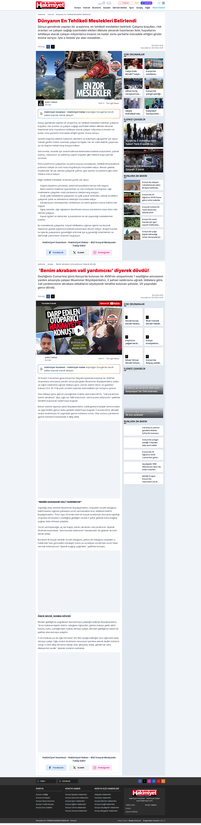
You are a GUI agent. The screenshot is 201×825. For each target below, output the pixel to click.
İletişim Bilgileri (151, 805)
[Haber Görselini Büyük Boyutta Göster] (79, 75)
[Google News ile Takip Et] (112, 103)
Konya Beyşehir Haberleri (106, 810)
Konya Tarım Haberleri (75, 807)
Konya (77, 7)
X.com (80, 252)
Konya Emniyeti (43, 797)
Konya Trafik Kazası (45, 804)
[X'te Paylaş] (53, 47)
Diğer (147, 7)
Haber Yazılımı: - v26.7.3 (141, 821)
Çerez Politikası (132, 812)
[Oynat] (78, 330)
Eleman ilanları (120, 7)
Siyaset (106, 7)
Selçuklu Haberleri (103, 794)
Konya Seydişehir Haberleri (107, 807)
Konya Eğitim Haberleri (75, 804)
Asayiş (139, 7)
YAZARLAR (125, 3)
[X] (144, 781)
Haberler (41, 14)
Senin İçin (147, 3)
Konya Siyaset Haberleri (76, 794)
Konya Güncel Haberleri (76, 810)
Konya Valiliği (42, 794)
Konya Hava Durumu (45, 801)
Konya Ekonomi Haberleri (76, 797)
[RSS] (163, 781)
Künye (128, 808)
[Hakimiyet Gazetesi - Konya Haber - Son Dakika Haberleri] (144, 793)
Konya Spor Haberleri (75, 801)
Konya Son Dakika (44, 807)
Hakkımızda (130, 805)
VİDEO (136, 3)
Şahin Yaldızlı (51, 103)
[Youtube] (158, 781)
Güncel (86, 7)
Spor (131, 7)
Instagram (104, 252)
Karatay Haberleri (103, 797)
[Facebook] (140, 781)
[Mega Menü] (163, 3)
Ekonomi (96, 7)
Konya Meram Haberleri (105, 801)
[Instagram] (149, 781)
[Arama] (159, 3)
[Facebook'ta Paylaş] (48, 47)
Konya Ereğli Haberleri (105, 804)
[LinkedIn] (154, 781)
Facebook (58, 252)
